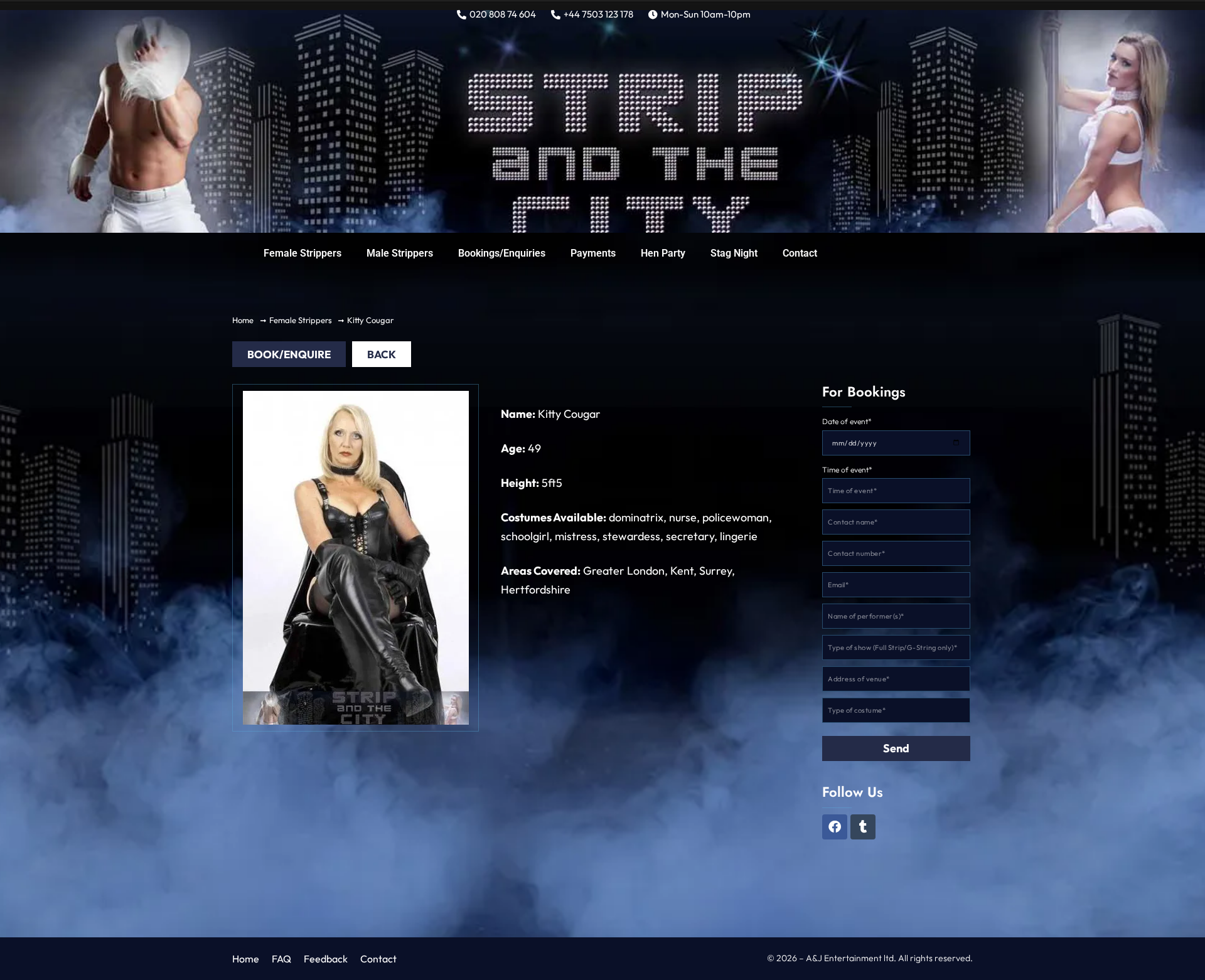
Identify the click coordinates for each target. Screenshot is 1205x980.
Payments (593, 253)
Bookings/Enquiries (501, 253)
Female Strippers (302, 253)
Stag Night (734, 253)
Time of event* (847, 469)
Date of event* (847, 421)
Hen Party (663, 253)
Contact (800, 253)
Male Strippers (400, 253)
